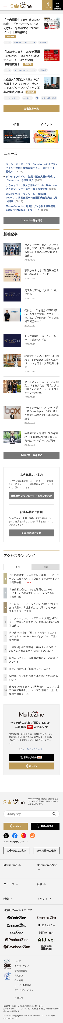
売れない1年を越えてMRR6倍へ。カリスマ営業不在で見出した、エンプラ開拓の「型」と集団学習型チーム (41, 315)
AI (37, 98)
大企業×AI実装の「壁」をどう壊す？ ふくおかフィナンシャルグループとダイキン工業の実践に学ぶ (22, 85)
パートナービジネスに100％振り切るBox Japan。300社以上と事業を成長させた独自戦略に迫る (41, 413)
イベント (42, 899)
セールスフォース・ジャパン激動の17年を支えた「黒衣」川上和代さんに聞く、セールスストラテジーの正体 (41, 387)
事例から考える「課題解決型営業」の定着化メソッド (41, 272)
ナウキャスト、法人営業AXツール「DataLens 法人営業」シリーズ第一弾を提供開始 (32, 186)
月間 (45, 567)
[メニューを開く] (5, 5)
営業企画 (43, 42)
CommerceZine (47, 865)
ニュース (9, 884)
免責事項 (19, 975)
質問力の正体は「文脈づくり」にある (41, 292)
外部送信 (19, 997)
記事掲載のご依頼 (31, 533)
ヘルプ (18, 960)
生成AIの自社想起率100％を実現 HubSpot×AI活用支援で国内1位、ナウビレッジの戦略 (41, 436)
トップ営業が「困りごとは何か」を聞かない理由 (40, 337)
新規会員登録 (32, 757)
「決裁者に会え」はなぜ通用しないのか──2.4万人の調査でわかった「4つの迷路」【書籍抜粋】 (22, 58)
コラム (7, 42)
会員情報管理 (21, 970)
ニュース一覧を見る (31, 220)
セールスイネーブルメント (24, 42)
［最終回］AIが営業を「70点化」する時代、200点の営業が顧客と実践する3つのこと (33, 648)
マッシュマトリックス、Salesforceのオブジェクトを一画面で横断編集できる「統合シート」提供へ (32, 167)
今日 (18, 567)
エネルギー (27, 98)
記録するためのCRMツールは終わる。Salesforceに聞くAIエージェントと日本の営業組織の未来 (41, 361)
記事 (39, 884)
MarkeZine (10, 865)
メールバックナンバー (33, 748)
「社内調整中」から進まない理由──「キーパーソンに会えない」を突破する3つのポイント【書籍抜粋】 (22, 28)
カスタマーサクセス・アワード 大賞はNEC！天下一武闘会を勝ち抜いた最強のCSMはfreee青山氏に (41, 250)
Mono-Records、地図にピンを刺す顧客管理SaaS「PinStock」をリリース (30, 207)
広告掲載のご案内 (16, 850)
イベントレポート (12, 98)
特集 (6, 899)
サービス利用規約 (23, 985)
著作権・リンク (22, 965)
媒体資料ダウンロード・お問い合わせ (31, 495)
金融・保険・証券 (49, 98)
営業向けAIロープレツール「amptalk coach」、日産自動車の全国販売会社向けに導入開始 (31, 197)
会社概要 (19, 980)
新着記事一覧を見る (31, 455)
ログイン (33, 766)
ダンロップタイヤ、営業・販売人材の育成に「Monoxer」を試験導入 (30, 178)
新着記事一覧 (31, 108)
